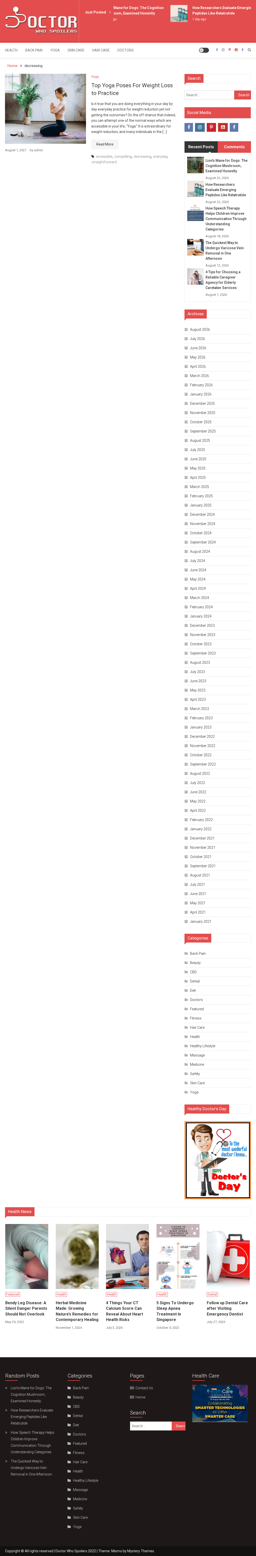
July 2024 (197, 561)
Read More (105, 144)
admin (38, 150)
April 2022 (198, 810)
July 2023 (197, 672)
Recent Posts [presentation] (201, 146)
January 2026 (201, 394)
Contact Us (144, 1388)
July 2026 (197, 339)
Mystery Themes (140, 1551)
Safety (195, 1074)
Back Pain (33, 50)
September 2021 (203, 866)
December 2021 (202, 838)
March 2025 (199, 487)
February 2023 (201, 718)
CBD (193, 972)
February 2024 (201, 607)
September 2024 (203, 542)
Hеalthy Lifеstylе (202, 1046)
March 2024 (199, 598)
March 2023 (199, 709)
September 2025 (203, 431)
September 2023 (203, 653)
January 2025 (201, 505)
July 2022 (197, 783)
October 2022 (201, 755)
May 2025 (198, 468)
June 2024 (198, 570)
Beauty (195, 963)
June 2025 (198, 459)
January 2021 (201, 922)
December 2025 (202, 404)
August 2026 (200, 330)
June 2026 (198, 348)
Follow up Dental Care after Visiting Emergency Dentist (227, 1308)
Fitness (196, 1018)
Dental (195, 981)
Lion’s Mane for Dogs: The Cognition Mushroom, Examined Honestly (227, 165)
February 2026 (201, 385)
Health (11, 50)
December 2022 (202, 736)
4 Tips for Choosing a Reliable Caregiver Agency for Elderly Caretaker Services (223, 280)
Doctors (126, 50)
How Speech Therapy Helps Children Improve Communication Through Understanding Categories (226, 218)
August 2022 (200, 774)
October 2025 (201, 422)
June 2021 (198, 894)
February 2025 (201, 496)
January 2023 (201, 727)
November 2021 (202, 848)
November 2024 (202, 524)
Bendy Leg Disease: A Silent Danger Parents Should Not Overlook (26, 1308)
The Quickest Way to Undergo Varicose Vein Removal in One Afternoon (225, 250)
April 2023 (198, 700)
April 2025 (198, 478)
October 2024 (201, 533)
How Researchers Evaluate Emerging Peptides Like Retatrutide (226, 189)
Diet (193, 990)
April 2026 (198, 366)
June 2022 (198, 792)
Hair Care (101, 50)
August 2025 (200, 440)
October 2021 (201, 857)
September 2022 (203, 764)
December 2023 (202, 626)
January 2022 (201, 829)
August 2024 (200, 552)
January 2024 (201, 616)
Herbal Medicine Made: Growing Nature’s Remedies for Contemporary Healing (77, 1311)
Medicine (197, 1064)
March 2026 (199, 376)
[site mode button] (204, 50)
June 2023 (198, 681)
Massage (197, 1055)
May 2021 (198, 903)
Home (140, 1397)
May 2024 (198, 579)
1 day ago (192, 19)
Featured (197, 1009)
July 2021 (197, 884)
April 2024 (198, 588)
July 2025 (197, 450)
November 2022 (202, 746)
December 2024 (202, 514)
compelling (123, 156)
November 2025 (202, 413)
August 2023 (200, 662)
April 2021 (198, 912)
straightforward (104, 162)
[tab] (201, 147)
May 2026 (198, 357)
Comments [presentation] (234, 146)
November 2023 (202, 635)
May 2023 (198, 690)
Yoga (55, 50)
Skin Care (76, 50)
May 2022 (198, 801)
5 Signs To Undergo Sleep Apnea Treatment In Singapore (175, 1311)
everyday (160, 156)
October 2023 (201, 644)
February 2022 (201, 820)
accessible (104, 156)
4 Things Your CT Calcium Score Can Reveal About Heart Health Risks (124, 1311)
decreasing (142, 156)
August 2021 (200, 875)
